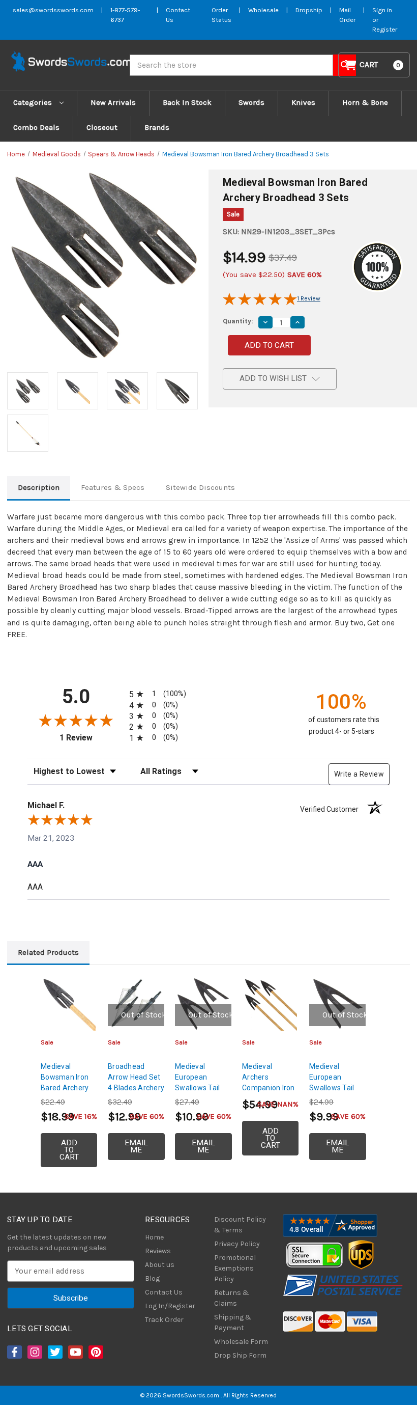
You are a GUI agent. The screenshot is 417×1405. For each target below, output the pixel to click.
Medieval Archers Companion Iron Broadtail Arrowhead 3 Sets (268, 1093)
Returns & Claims (231, 1298)
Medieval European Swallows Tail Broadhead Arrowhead (331, 1087)
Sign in (382, 10)
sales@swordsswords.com (53, 10)
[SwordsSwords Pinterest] (95, 1352)
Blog (152, 1278)
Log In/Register (170, 1306)
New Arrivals (113, 102)
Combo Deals (36, 127)
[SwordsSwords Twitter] (54, 1352)
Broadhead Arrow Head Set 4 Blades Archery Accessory (136, 1082)
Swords (251, 102)
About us (159, 1264)
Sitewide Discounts (200, 487)
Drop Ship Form (240, 1355)
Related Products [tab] (48, 952)
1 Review (308, 298)
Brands (156, 127)
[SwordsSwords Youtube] (74, 1352)
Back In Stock (187, 102)
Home (154, 1237)
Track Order (164, 1319)
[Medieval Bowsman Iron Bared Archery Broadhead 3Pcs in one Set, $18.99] (69, 1004)
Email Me (136, 1146)
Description (38, 487)
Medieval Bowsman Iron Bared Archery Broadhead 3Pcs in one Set (68, 1087)
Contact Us (164, 1292)
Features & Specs (112, 487)
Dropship (308, 10)
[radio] (164, 694)
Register (384, 29)
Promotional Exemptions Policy (235, 1268)
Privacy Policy (237, 1243)
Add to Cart (69, 1150)
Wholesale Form (241, 1341)
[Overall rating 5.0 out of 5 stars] (260, 303)
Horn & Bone (365, 102)
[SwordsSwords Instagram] (34, 1352)
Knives (303, 102)
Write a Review (359, 774)
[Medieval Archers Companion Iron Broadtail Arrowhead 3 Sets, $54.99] (270, 1004)
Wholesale (263, 10)
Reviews (158, 1251)
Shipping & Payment (233, 1322)
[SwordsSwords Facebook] (13, 1352)
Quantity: (238, 321)
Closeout (101, 127)
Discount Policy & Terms (240, 1224)
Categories (33, 102)
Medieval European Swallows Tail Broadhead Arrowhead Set (200, 1087)
